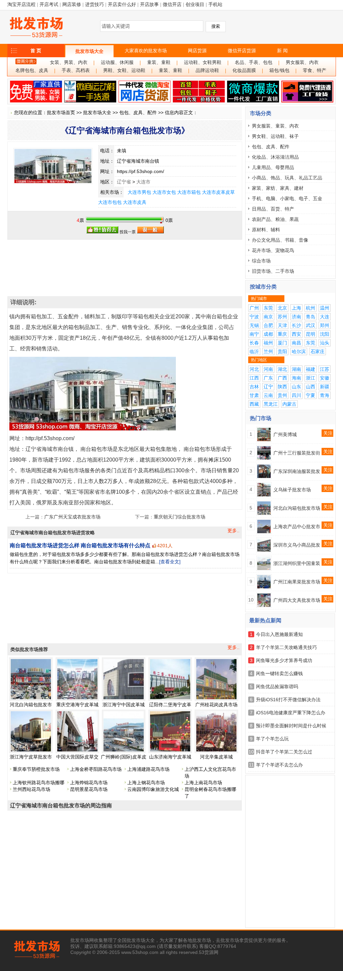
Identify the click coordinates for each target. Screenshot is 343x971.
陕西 (282, 386)
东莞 (268, 308)
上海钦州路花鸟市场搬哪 (38, 782)
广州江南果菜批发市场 (296, 581)
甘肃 (254, 395)
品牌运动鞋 (207, 70)
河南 (268, 369)
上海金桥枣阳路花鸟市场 (96, 769)
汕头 (324, 342)
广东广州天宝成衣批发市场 (72, 516)
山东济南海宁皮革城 (170, 756)
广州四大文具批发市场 (296, 600)
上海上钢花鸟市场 (146, 782)
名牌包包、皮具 (31, 70)
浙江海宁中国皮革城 (123, 704)
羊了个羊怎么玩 (272, 738)
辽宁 (268, 386)
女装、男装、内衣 (68, 62)
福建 (310, 369)
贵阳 (282, 351)
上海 (296, 308)
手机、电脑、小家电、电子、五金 (287, 198)
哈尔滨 (299, 351)
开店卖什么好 (122, 4)
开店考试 (49, 4)
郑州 (324, 325)
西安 (296, 334)
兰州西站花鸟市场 (31, 789)
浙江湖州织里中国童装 (296, 563)
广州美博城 (285, 434)
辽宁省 (124, 181)
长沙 (296, 325)
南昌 (296, 342)
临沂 (254, 351)
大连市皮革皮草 (218, 192)
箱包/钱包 (279, 70)
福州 (268, 342)
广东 (268, 378)
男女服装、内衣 (302, 62)
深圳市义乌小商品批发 (296, 545)
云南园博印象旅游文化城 (153, 789)
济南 (296, 316)
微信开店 (172, 4)
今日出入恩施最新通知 (279, 634)
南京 (268, 316)
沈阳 (324, 334)
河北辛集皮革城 (216, 756)
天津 (282, 325)
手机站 (215, 4)
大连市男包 (139, 192)
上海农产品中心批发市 (296, 526)
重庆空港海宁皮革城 (77, 704)
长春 (254, 342)
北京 (282, 308)
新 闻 (282, 50)
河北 (254, 369)
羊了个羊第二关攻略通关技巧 (286, 647)
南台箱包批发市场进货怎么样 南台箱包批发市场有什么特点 (80, 545)
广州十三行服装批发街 (296, 453)
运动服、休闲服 (117, 62)
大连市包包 (110, 202)
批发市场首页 (61, 112)
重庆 (282, 334)
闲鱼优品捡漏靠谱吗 (277, 686)
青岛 (310, 316)
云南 (268, 395)
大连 (324, 316)
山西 (310, 386)
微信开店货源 (242, 50)
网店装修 (71, 4)
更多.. (233, 530)
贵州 (282, 395)
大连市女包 (164, 192)
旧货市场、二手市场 (273, 271)
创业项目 (195, 4)
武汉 (310, 325)
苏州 (282, 316)
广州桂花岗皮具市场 (216, 704)
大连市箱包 (189, 192)
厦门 (282, 342)
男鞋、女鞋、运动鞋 (124, 70)
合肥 (268, 325)
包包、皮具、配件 (138, 112)
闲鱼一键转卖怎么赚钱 (279, 673)
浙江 (310, 378)
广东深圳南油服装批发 (296, 471)
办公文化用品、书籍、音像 (280, 240)
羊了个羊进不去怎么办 (279, 764)
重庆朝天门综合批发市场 (179, 516)
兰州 (268, 351)
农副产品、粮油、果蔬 (275, 219)
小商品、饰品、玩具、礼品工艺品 (287, 177)
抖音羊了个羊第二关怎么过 (284, 751)
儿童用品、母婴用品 (273, 167)
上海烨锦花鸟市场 (89, 782)
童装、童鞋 (158, 62)
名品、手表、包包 (253, 62)
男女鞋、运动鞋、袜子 (275, 136)
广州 (254, 308)
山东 (296, 386)
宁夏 (310, 395)
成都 (268, 334)
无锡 (254, 325)
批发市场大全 (89, 51)
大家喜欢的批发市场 (146, 50)
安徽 (324, 378)
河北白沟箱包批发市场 (296, 508)
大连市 (143, 181)
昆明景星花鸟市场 (89, 789)
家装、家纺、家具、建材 (277, 188)
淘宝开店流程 (21, 4)
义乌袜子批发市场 (292, 489)
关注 (328, 433)
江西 (254, 378)
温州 (324, 308)
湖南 (296, 369)
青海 (324, 395)
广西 (282, 378)
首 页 (35, 50)
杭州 (310, 308)
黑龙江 (271, 404)
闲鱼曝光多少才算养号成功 (284, 660)
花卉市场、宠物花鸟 (273, 250)
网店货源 (197, 50)
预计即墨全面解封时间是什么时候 (291, 725)
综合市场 (261, 260)
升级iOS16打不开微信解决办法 (288, 699)
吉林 (254, 386)
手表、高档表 (76, 70)
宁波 (254, 316)
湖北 (282, 369)
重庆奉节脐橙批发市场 (36, 769)
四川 (296, 395)
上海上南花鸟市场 (203, 782)
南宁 (254, 334)
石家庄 (318, 351)
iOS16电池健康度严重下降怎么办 (290, 712)
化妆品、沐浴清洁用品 (275, 157)
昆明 (310, 334)
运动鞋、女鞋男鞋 (202, 62)
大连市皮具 (134, 202)
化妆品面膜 (244, 70)
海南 (296, 378)
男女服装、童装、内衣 (275, 126)
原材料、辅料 (266, 229)
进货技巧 (94, 4)
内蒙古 (289, 404)
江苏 (324, 369)
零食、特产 (314, 70)
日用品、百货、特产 (273, 209)
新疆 (324, 386)
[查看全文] (170, 561)
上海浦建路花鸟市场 (148, 769)
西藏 (254, 404)
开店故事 (149, 4)
